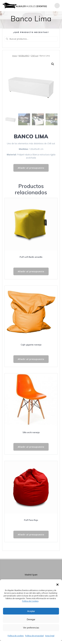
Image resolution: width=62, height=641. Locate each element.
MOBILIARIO (24, 55)
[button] (57, 584)
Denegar (31, 619)
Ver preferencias (31, 627)
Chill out (34, 55)
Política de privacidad (34, 635)
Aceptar (31, 611)
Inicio (14, 55)
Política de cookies (16, 635)
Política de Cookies (30, 601)
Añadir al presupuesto (31, 167)
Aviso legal (49, 635)
